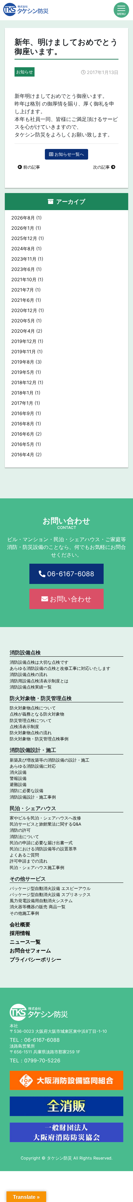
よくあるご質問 (24, 855)
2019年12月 (23, 341)
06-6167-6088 (70, 574)
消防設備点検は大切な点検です (39, 662)
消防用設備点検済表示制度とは (39, 681)
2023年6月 (23, 269)
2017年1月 (22, 403)
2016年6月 (22, 434)
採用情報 (20, 933)
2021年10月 (23, 279)
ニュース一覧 (25, 941)
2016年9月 (22, 413)
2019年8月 (22, 362)
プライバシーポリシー (35, 959)
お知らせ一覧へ (69, 154)
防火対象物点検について (33, 708)
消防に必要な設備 (26, 790)
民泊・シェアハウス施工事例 (37, 867)
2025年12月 (24, 238)
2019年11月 (23, 351)
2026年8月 (23, 217)
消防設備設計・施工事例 (33, 797)
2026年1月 (22, 228)
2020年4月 (23, 331)
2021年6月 (22, 300)
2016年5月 (22, 444)
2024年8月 (23, 248)
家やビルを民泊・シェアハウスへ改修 (45, 818)
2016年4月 (22, 454)
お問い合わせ (71, 599)
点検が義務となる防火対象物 (37, 714)
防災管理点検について (31, 720)
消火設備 (18, 772)
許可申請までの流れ (28, 861)
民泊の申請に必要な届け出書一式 (41, 842)
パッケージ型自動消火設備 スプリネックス (50, 894)
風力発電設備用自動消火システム (41, 900)
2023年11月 (23, 259)
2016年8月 (22, 423)
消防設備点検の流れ (28, 674)
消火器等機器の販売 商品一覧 (38, 906)
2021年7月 (22, 289)
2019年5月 (22, 372)
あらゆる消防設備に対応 (33, 766)
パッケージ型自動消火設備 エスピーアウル (50, 888)
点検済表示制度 (24, 726)
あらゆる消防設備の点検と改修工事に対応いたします (60, 668)
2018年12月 (23, 382)
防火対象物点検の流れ (31, 732)
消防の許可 (20, 830)
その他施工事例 (24, 913)
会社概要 (20, 924)
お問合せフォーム (30, 950)
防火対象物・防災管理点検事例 (39, 738)
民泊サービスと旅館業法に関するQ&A (45, 824)
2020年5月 (23, 320)
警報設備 (18, 778)
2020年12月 (24, 310)
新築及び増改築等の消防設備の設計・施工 (49, 760)
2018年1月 (22, 392)
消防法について (24, 836)
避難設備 (18, 784)
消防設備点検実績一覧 (31, 687)
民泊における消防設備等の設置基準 (43, 848)
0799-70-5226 (42, 1060)
